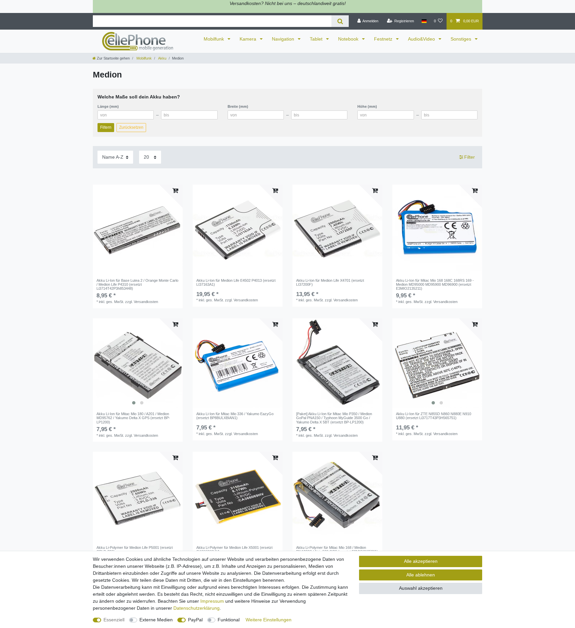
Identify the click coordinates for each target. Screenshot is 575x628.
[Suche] (339, 21)
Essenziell (113, 619)
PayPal (195, 619)
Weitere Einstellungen (268, 619)
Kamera (249, 39)
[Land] (424, 21)
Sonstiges (462, 39)
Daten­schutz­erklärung (196, 608)
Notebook (349, 39)
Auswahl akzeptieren (421, 588)
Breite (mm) (238, 106)
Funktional (229, 619)
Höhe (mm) (367, 106)
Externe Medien (156, 619)
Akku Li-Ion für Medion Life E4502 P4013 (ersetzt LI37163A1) (236, 282)
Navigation (283, 39)
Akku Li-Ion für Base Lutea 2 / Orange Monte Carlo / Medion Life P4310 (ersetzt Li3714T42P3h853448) (137, 284)
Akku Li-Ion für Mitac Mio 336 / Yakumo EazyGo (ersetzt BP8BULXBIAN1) (235, 416)
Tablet (317, 39)
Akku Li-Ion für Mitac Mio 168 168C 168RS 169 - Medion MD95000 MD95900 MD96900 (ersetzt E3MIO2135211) (435, 284)
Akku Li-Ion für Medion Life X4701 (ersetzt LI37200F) (330, 282)
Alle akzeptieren (421, 561)
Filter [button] (469, 157)
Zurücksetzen (131, 127)
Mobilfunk (214, 39)
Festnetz (384, 39)
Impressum (212, 601)
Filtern (105, 127)
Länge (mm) (108, 106)
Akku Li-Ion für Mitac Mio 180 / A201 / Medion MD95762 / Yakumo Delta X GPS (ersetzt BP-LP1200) (133, 418)
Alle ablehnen (420, 574)
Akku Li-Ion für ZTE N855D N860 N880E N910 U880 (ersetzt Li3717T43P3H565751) (433, 416)
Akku (161, 58)
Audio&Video (422, 39)
